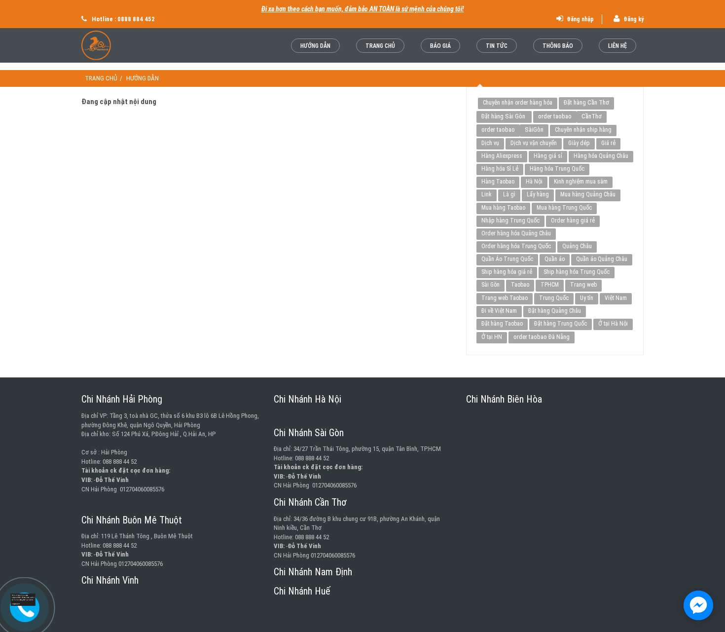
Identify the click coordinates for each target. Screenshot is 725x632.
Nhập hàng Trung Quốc (510, 220)
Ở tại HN (491, 337)
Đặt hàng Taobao (502, 323)
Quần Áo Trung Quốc (507, 259)
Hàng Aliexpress (501, 155)
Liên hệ (617, 45)
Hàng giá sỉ (548, 155)
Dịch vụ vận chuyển (533, 143)
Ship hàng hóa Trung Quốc (577, 271)
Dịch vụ (490, 143)
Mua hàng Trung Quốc (564, 207)
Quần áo (554, 259)
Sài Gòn (490, 284)
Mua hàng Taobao (503, 207)
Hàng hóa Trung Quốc (557, 168)
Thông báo (558, 45)
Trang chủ (380, 45)
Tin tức (497, 45)
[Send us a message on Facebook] (698, 605)
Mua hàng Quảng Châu (588, 194)
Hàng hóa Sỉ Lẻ (499, 168)
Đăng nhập (579, 19)
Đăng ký (633, 19)
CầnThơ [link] (591, 116)
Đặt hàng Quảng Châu (554, 310)
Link (486, 194)
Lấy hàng (538, 194)
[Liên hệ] (20, 600)
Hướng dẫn (315, 45)
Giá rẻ (608, 143)
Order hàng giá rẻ (573, 220)
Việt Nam (616, 298)
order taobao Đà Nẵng (541, 336)
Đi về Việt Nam (499, 310)
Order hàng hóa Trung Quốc (516, 246)
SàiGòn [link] (534, 129)
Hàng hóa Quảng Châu (601, 155)
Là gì (509, 194)
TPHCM (550, 284)
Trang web (583, 284)
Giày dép (579, 143)
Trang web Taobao (504, 298)
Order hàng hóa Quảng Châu (516, 233)
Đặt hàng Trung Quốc (560, 323)
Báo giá (440, 45)
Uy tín (586, 298)
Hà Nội (534, 181)
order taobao (555, 116)
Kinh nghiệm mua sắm (581, 181)
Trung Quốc (554, 298)
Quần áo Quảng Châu (601, 259)
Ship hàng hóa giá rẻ (506, 271)
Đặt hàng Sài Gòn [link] (504, 116)
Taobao (520, 284)
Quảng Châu (577, 246)
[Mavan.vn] (122, 45)
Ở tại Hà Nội (613, 323)
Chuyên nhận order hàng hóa (517, 102)
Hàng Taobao (497, 181)
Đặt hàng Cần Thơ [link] (586, 102)
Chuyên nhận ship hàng (583, 129)
